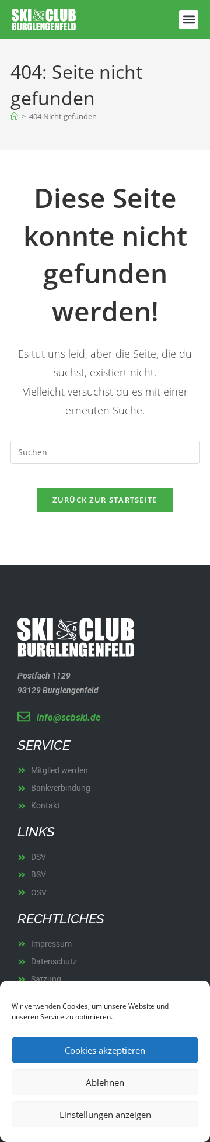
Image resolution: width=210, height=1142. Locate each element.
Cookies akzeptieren (105, 1050)
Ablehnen (105, 1082)
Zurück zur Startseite (104, 499)
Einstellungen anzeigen (105, 1114)
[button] (188, 19)
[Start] (14, 116)
